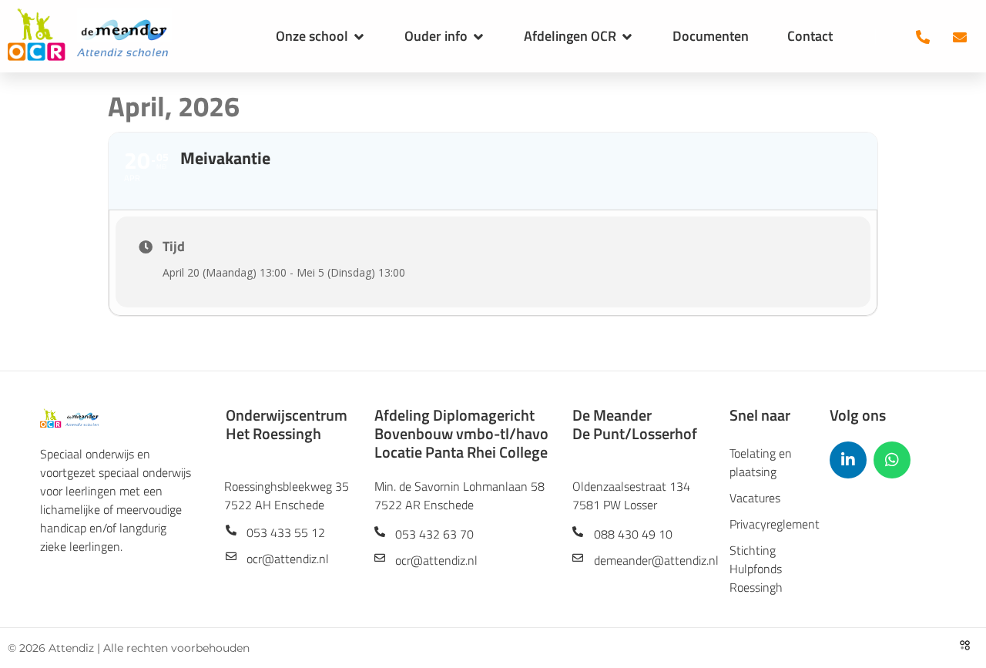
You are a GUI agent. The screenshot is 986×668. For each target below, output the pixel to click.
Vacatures (754, 497)
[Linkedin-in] (848, 459)
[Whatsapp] (892, 459)
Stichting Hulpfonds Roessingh (756, 568)
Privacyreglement (768, 524)
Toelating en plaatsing (760, 462)
